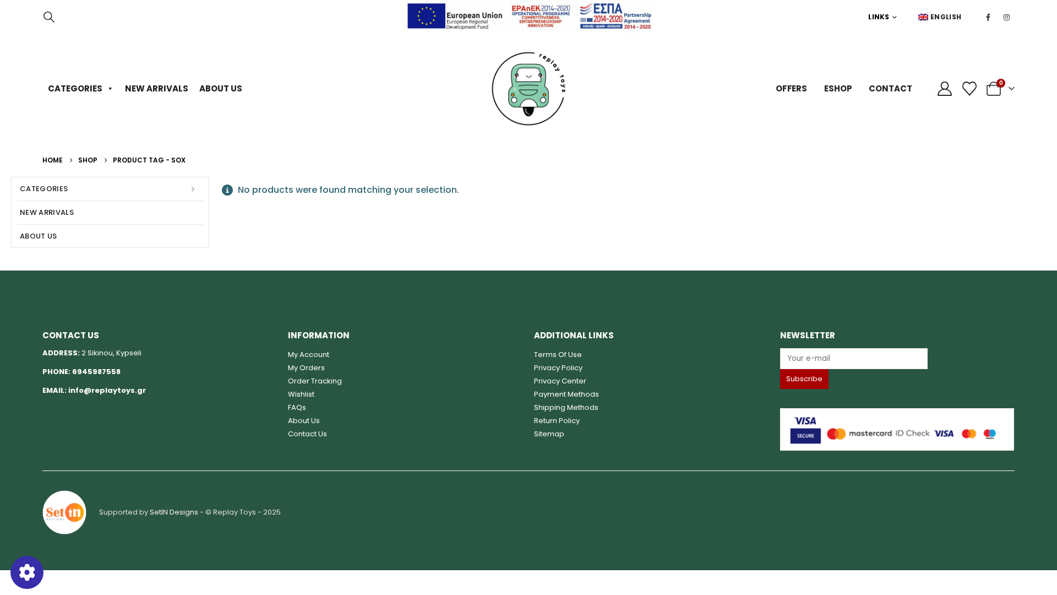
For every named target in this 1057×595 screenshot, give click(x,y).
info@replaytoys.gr (107, 390)
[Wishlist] (969, 89)
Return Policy (557, 420)
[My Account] (945, 89)
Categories (75, 88)
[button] (49, 17)
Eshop (838, 88)
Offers (791, 88)
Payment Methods (566, 394)
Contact (890, 88)
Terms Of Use (558, 354)
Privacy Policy (558, 368)
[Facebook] (988, 17)
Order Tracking (315, 381)
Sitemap (549, 434)
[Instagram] (1006, 17)
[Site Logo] (528, 88)
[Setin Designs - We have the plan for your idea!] (64, 512)
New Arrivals (156, 88)
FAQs (297, 407)
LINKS (879, 16)
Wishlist (301, 394)
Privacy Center (560, 381)
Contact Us (307, 434)
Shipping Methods (566, 407)
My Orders (306, 368)
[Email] (897, 358)
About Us (220, 88)
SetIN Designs (174, 512)
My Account (308, 354)
